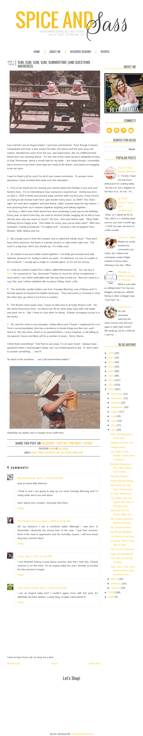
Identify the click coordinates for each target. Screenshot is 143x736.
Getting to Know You (122, 442)
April (114, 429)
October (116, 402)
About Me (55, 52)
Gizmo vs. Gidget (127, 237)
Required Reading (80, 52)
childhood (50, 452)
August (115, 411)
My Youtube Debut (121, 527)
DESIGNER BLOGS (82, 734)
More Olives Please (28, 587)
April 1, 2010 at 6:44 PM (53, 587)
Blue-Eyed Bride (26, 478)
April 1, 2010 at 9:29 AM (49, 478)
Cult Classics (124, 307)
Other (88, 443)
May (113, 425)
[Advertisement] (71, 689)
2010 (111, 389)
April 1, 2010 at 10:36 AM (56, 521)
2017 (111, 357)
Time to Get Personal (122, 549)
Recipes (105, 52)
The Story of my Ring (122, 536)
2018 (111, 353)
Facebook (48, 443)
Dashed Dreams (120, 476)
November (117, 398)
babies (34, 452)
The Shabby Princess (29, 521)
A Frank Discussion (121, 493)
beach (41, 452)
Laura (21, 556)
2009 (111, 592)
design (68, 452)
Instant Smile (118, 447)
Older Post (94, 663)
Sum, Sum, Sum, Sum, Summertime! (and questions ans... (123, 570)
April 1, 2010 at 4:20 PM (38, 556)
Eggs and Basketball (122, 553)
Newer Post (13, 663)
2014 (111, 371)
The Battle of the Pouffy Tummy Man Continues (123, 455)
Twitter (61, 443)
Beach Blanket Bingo (122, 480)
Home (37, 52)
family (74, 452)
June (114, 420)
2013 (111, 375)
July (113, 416)
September (117, 407)
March (115, 579)
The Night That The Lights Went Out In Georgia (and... (122, 502)
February (116, 583)
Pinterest (75, 443)
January (116, 587)
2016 (111, 362)
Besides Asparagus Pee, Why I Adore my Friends (121, 468)
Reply (21, 508)
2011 (111, 384)
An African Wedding (121, 531)
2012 (111, 380)
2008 (111, 596)
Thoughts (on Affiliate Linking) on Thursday (126, 276)
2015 (111, 366)
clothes (60, 452)
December (117, 393)
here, (10, 273)
